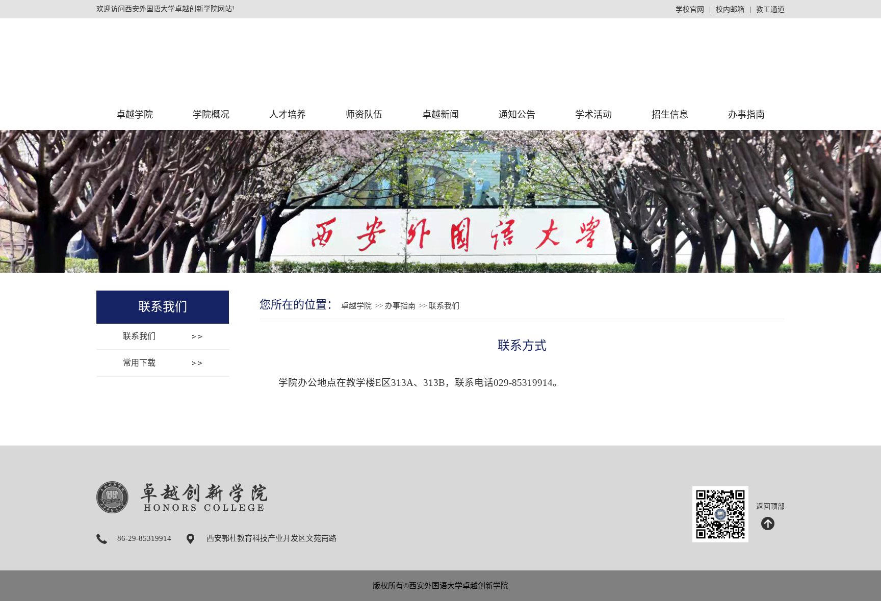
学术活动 (593, 115)
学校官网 (690, 9)
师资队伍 (364, 115)
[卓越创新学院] (222, 79)
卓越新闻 (440, 115)
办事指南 (746, 115)
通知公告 (517, 115)
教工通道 (770, 9)
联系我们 (139, 336)
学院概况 (211, 115)
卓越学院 (134, 115)
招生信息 (670, 115)
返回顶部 (770, 506)
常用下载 (139, 362)
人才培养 (287, 115)
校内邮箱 (730, 9)
